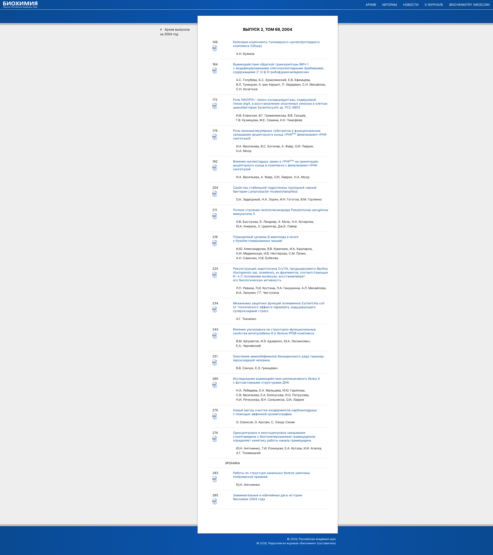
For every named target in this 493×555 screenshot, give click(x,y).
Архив (371, 5)
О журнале (434, 5)
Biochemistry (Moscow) (469, 5)
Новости (410, 5)
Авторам (389, 5)
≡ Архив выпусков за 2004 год (175, 32)
